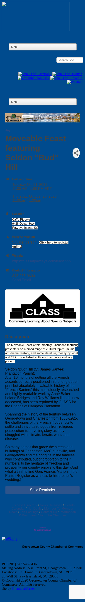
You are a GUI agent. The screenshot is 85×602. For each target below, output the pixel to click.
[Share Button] (76, 153)
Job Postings (29, 512)
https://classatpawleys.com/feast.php (41, 261)
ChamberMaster (23, 588)
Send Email (21, 280)
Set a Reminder (42, 490)
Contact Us (49, 512)
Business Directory (23, 505)
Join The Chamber (52, 515)
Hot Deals (34, 508)
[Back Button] (7, 131)
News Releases (51, 505)
